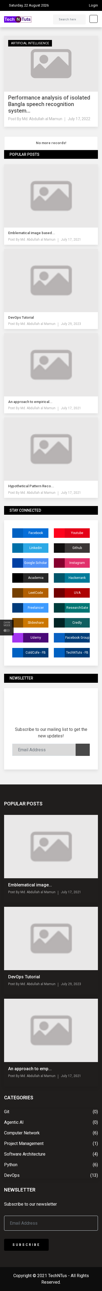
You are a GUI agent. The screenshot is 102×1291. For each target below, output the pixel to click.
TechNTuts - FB (77, 652)
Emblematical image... (30, 884)
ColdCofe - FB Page (36, 654)
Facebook (36, 533)
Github (77, 548)
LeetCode (36, 593)
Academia (36, 578)
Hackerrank (77, 578)
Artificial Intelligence (30, 43)
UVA (77, 593)
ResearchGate (77, 608)
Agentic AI (14, 1122)
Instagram (77, 563)
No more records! (51, 143)
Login (93, 5)
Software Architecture (24, 1154)
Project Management (24, 1143)
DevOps (12, 1175)
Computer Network (22, 1132)
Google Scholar (35, 563)
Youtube (77, 533)
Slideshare (36, 623)
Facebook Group (77, 638)
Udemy (35, 638)
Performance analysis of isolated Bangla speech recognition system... (49, 104)
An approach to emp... (30, 1068)
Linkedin (35, 548)
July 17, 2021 (71, 239)
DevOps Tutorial (24, 976)
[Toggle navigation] (92, 19)
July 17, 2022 (79, 119)
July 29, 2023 (71, 324)
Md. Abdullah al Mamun (42, 119)
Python (10, 1164)
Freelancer (36, 608)
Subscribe (26, 1245)
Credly (77, 623)
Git (6, 1111)
